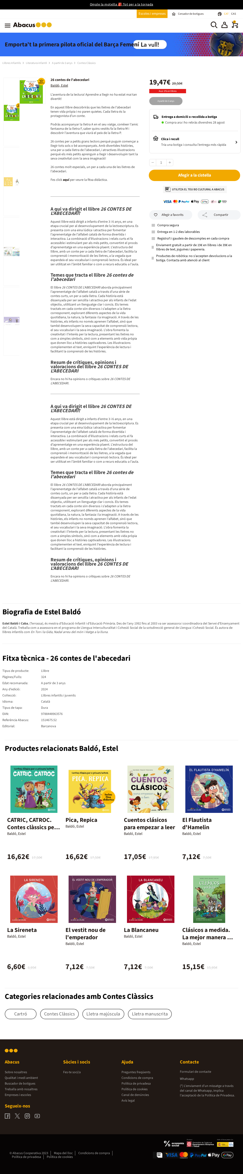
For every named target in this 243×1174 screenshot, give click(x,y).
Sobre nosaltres (16, 1072)
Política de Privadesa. (220, 1095)
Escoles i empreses (152, 13)
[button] (224, 26)
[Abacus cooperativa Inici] (33, 28)
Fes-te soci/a (72, 1072)
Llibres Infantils (11, 63)
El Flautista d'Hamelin (197, 824)
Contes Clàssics (86, 63)
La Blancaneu (141, 930)
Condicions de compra (137, 1078)
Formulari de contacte (195, 1071)
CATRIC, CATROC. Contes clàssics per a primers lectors (34, 827)
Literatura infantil (36, 63)
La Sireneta (22, 930)
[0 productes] (235, 27)
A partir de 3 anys (62, 63)
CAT (226, 14)
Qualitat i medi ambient (21, 1078)
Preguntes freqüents (136, 1072)
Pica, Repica (81, 820)
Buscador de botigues (20, 1083)
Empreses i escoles (18, 1095)
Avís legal (128, 1100)
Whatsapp (187, 1079)
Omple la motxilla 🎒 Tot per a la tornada (121, 4)
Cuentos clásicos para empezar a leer (149, 824)
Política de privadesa (136, 1083)
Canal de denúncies (135, 1095)
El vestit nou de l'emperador (85, 934)
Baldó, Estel (59, 85)
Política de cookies (135, 1089)
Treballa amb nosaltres (21, 1089)
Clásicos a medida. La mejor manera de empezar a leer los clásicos (208, 941)
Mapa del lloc (63, 1153)
